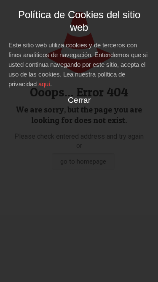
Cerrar (79, 100)
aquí (44, 84)
